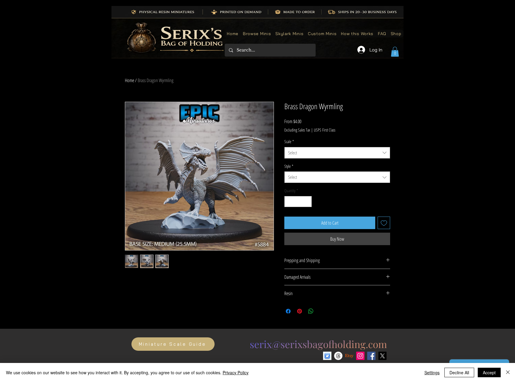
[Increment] (307, 201)
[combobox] (337, 153)
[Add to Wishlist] (384, 223)
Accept (489, 372)
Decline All (459, 372)
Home (129, 80)
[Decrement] (289, 201)
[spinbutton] (298, 201)
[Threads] (338, 356)
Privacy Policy (236, 372)
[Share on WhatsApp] (310, 311)
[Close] (507, 372)
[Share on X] (322, 311)
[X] (382, 356)
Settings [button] (432, 372)
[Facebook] (371, 356)
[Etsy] (349, 356)
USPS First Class (324, 130)
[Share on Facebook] (288, 311)
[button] (395, 52)
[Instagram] (360, 356)
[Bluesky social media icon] (327, 356)
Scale (289, 141)
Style (288, 166)
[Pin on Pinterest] (299, 311)
